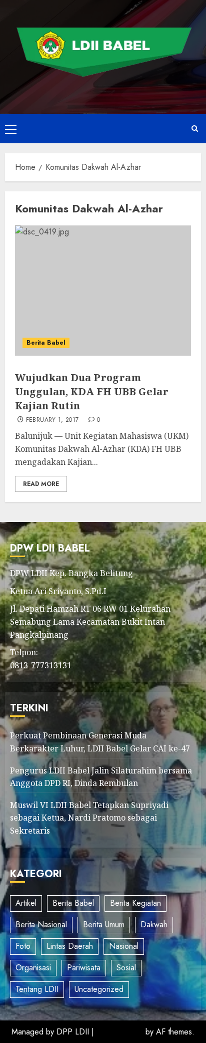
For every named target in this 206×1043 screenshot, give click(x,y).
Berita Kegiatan (135, 903)
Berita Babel (46, 342)
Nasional (123, 946)
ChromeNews (119, 1031)
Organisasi (33, 967)
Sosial (126, 967)
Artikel (26, 903)
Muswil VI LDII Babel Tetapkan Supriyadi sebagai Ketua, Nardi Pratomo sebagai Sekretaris (89, 818)
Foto (23, 946)
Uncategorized (99, 989)
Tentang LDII (37, 989)
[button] (10, 128)
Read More (41, 483)
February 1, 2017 (52, 420)
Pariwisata (83, 967)
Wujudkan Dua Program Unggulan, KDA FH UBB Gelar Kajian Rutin (91, 391)
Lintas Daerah (69, 946)
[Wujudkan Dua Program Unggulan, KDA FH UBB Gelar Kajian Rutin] (103, 290)
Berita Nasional (41, 924)
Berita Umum (103, 924)
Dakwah (154, 924)
